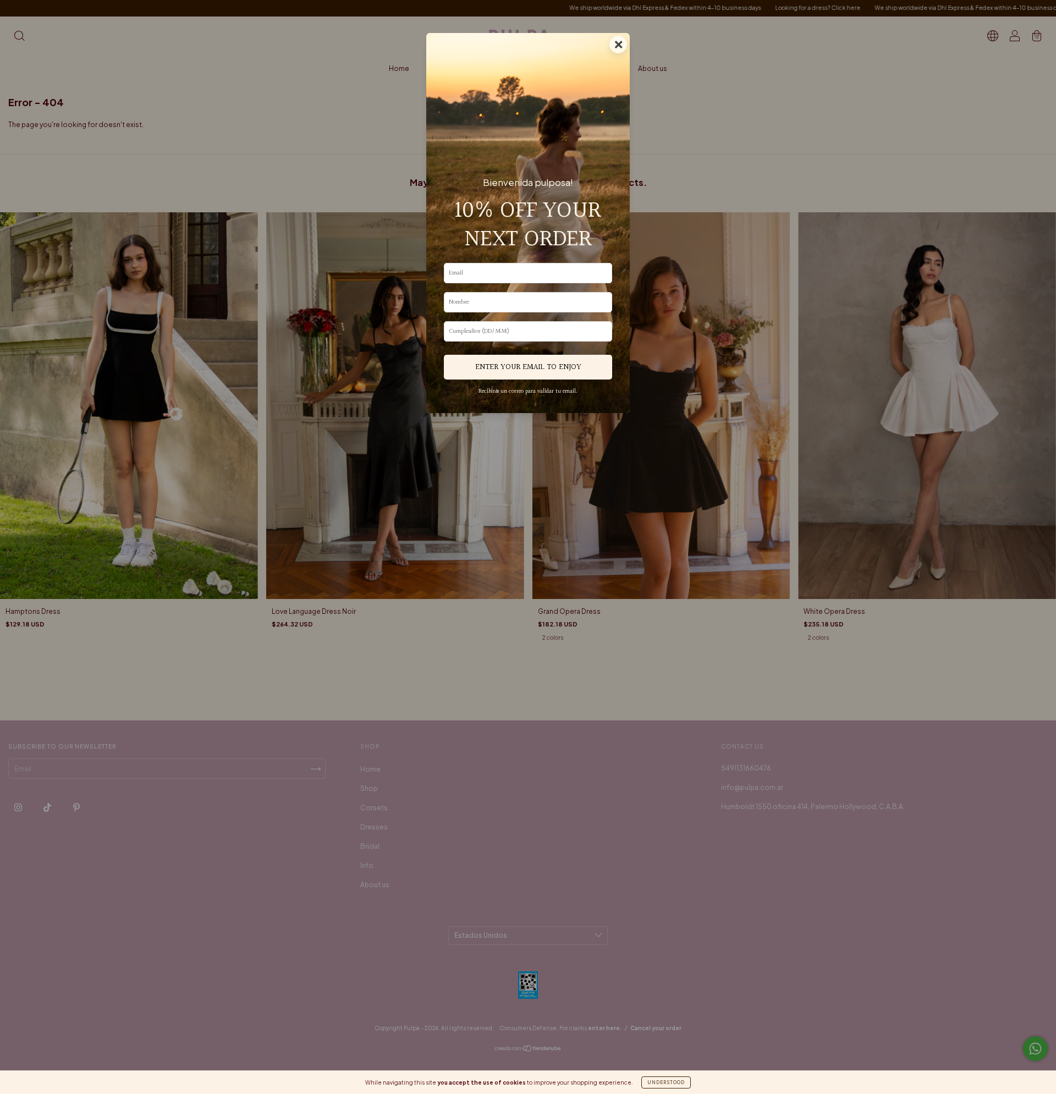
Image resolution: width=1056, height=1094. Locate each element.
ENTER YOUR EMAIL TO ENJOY (528, 367)
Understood (666, 1082)
